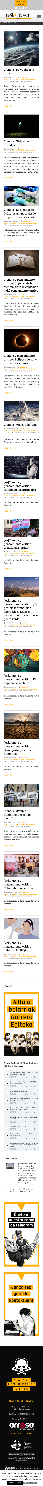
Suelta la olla (31, 79)
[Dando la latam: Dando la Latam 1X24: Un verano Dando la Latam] (7, 1109)
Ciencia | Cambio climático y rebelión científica (17, 814)
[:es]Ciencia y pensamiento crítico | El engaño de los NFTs (20, 679)
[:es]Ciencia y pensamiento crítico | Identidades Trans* (18, 543)
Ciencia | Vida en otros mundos (19, 143)
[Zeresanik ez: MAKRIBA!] (7, 1127)
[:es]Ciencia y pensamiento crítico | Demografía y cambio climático (18, 748)
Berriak (15, 79)
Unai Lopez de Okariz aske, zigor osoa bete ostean (22, 1190)
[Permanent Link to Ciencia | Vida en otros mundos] (21, 126)
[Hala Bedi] (18, 16)
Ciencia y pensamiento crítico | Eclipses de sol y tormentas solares (20, 359)
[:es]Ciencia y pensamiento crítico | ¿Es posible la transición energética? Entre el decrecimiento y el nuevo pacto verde (21, 610)
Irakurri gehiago (30, 1482)
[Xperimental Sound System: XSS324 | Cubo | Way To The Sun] (7, 1100)
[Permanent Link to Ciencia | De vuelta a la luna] (21, 48)
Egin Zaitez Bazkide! (21, 3)
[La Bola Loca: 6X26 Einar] (7, 1092)
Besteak (22, 430)
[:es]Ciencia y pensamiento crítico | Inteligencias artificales (20, 485)
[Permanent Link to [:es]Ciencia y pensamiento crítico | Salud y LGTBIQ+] (21, 928)
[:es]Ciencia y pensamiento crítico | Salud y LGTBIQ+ (18, 946)
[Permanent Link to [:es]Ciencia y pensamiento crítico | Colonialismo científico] (21, 865)
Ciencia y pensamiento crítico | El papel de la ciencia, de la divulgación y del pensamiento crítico (21, 285)
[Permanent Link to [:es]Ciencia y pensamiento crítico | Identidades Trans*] (21, 528)
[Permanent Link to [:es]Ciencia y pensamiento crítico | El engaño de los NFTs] (21, 660)
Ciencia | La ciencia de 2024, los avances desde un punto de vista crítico (20, 213)
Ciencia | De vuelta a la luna (19, 71)
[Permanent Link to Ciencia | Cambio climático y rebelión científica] (21, 795)
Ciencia (22, 79)
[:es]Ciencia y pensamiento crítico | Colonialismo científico (19, 884)
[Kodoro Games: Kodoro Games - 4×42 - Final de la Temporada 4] (7, 1074)
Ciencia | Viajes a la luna (20, 425)
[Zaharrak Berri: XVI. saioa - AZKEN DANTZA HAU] (7, 1118)
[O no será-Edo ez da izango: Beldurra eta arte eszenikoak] (7, 1135)
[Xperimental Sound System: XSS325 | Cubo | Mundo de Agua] (7, 1083)
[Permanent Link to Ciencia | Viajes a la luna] (21, 411)
